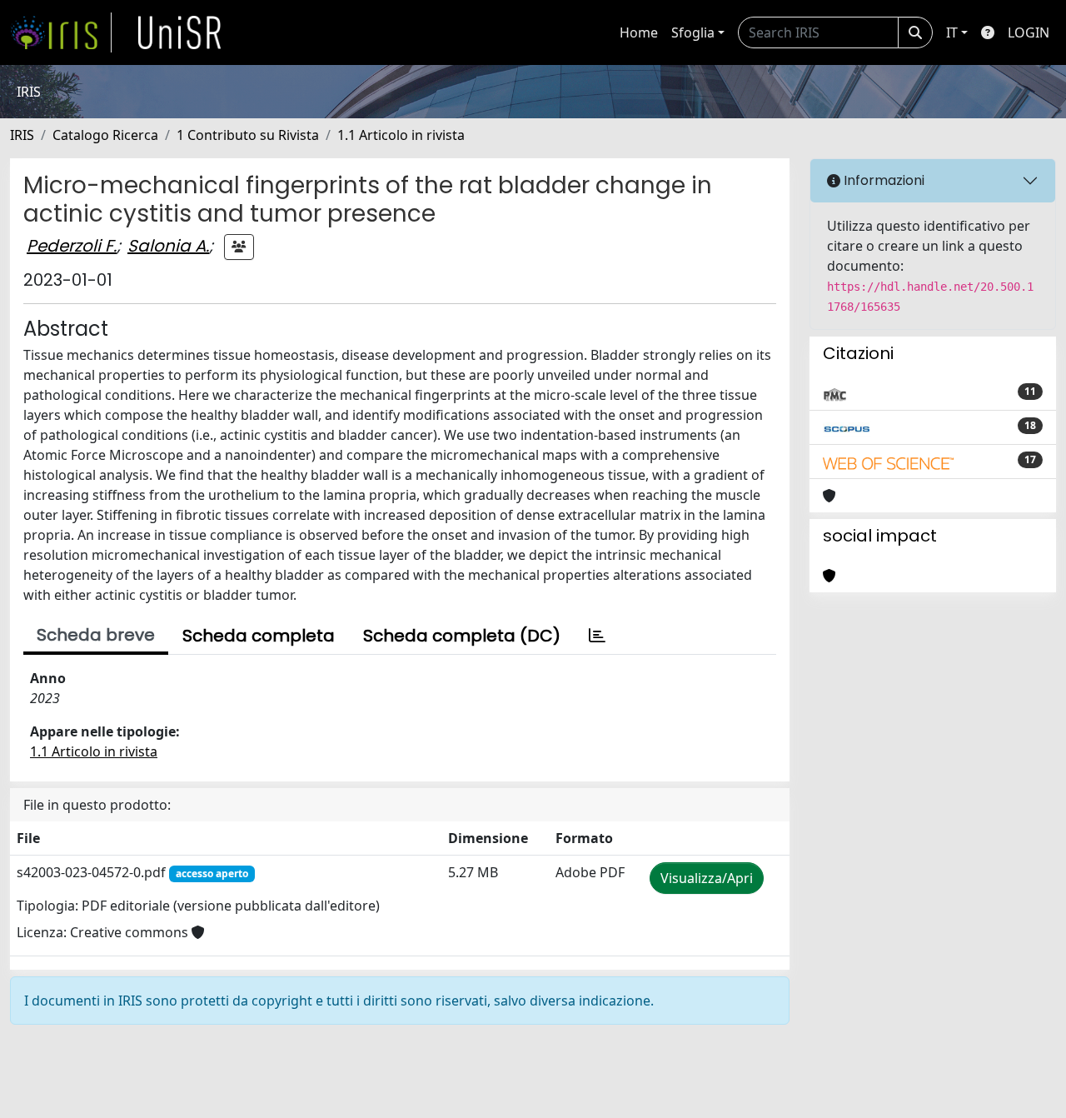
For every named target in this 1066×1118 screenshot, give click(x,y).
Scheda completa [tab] (258, 635)
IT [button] (952, 32)
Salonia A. (168, 245)
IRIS (22, 135)
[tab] (597, 635)
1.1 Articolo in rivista (401, 135)
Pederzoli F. (72, 245)
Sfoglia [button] (693, 32)
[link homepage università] (180, 32)
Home (639, 32)
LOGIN (1028, 32)
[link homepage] (61, 32)
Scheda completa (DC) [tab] (461, 635)
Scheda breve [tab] (96, 634)
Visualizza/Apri (706, 878)
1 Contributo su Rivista (248, 135)
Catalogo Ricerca (105, 135)
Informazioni (882, 180)
